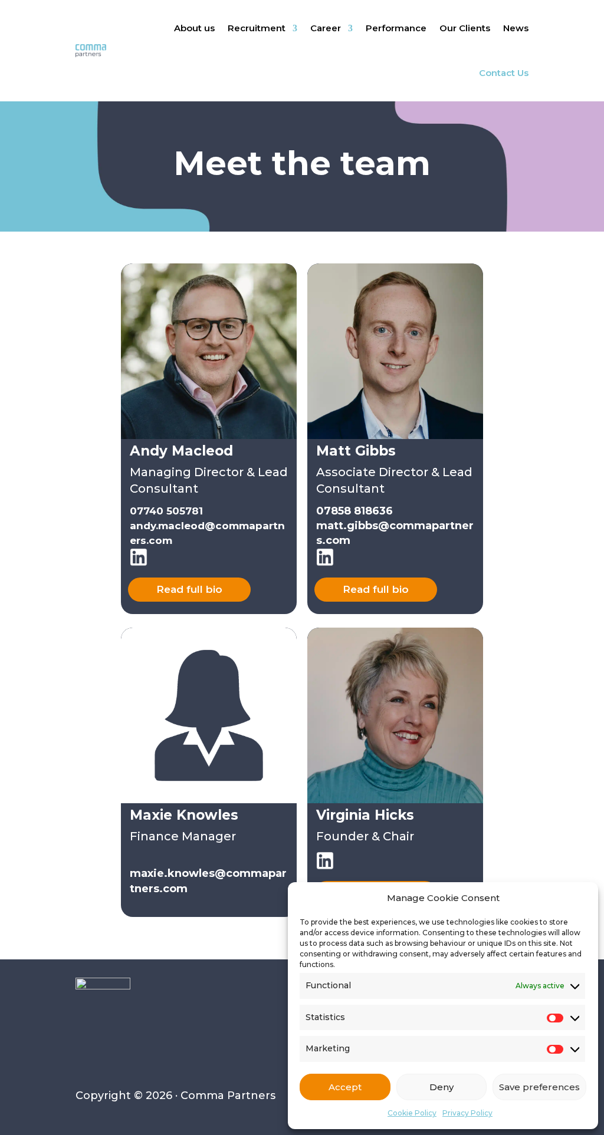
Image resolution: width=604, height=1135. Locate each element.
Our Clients (464, 28)
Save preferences (539, 1087)
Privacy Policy (467, 1112)
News (515, 28)
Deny (441, 1087)
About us (194, 28)
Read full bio (189, 589)
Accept (345, 1087)
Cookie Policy (412, 1112)
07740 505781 (166, 511)
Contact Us (503, 72)
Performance (396, 28)
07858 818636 (354, 510)
